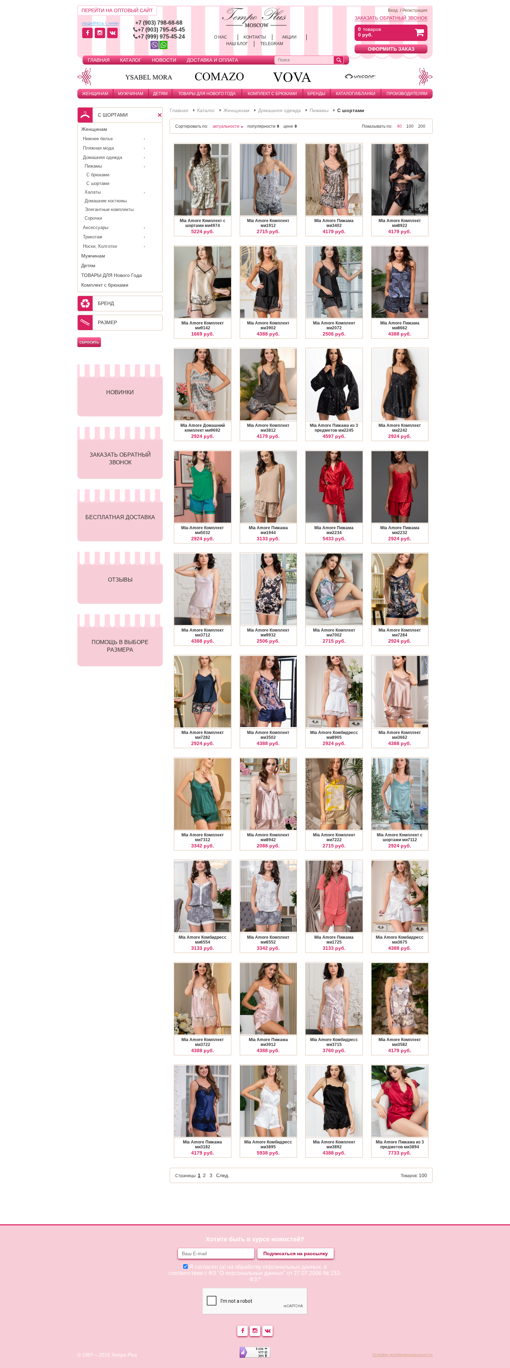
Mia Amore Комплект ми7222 (334, 837)
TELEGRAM (271, 43)
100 (410, 126)
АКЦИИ (289, 37)
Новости (164, 60)
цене (288, 126)
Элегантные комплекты (109, 209)
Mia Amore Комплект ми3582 (400, 1042)
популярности (261, 126)
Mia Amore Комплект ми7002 (334, 632)
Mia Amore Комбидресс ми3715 (334, 1042)
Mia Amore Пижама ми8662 (399, 325)
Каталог (131, 60)
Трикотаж (92, 236)
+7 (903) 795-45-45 (161, 30)
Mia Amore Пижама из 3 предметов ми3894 (400, 1144)
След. (222, 1175)
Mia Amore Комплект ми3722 (202, 1042)
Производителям (406, 93)
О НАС (220, 37)
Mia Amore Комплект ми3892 (334, 1144)
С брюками (97, 174)
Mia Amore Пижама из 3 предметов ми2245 (334, 428)
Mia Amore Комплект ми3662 (400, 735)
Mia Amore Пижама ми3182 (202, 1144)
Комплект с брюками (272, 93)
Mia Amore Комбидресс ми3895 (268, 1144)
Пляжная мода (98, 148)
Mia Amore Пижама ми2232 (399, 530)
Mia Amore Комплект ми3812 (268, 428)
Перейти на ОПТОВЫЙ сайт (117, 10)
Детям (160, 93)
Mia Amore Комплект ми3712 (202, 632)
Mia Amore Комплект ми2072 (334, 325)
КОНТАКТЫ (255, 37)
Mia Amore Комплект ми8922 (400, 223)
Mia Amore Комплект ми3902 (268, 325)
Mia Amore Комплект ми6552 (268, 940)
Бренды (316, 93)
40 (399, 126)
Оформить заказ (391, 49)
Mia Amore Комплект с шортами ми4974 (203, 223)
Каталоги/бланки (355, 93)
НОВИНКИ (120, 392)
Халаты (93, 192)
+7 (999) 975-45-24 (161, 37)
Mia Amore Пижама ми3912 (268, 1042)
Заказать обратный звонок (391, 18)
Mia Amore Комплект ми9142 (202, 325)
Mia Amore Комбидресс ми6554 (203, 940)
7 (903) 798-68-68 (160, 23)
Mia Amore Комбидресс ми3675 (400, 940)
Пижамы (93, 166)
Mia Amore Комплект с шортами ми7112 (400, 837)
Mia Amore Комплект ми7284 (400, 632)
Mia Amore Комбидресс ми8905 (334, 735)
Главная (99, 60)
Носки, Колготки (100, 246)
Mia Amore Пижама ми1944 (268, 530)
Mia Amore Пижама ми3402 (334, 223)
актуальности (226, 126)
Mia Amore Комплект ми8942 (268, 837)
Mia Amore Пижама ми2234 (334, 530)
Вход (393, 10)
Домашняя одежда (102, 157)
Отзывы (120, 580)
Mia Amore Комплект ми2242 (400, 428)
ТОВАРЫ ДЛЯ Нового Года (207, 93)
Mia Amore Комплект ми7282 (202, 735)
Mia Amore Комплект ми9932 (268, 632)
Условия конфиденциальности (402, 1354)
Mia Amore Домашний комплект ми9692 (202, 428)
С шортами (97, 183)
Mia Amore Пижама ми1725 (334, 940)
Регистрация (414, 10)
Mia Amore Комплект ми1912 (268, 223)
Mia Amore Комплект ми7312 (202, 837)
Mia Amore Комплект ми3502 (268, 735)
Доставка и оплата (212, 60)
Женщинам (95, 93)
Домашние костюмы (106, 200)
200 (421, 126)
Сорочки (93, 218)
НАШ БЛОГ (237, 43)
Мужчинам (130, 93)
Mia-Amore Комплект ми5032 (202, 530)
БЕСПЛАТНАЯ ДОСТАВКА (120, 517)
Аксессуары (95, 227)
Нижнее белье (98, 138)
